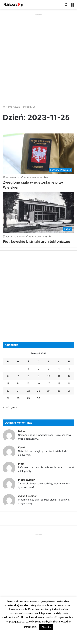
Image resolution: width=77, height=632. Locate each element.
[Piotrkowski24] (13, 5)
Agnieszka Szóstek (15, 236)
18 (59, 383)
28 (18, 398)
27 (8, 398)
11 (59, 376)
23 (38, 390)
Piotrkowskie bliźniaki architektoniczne (36, 241)
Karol (21, 447)
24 (48, 390)
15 (28, 383)
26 (69, 390)
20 (7, 390)
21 (18, 390)
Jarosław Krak (13, 177)
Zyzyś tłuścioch (27, 495)
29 (28, 398)
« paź (6, 407)
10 (48, 376)
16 (38, 383)
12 (69, 376)
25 (58, 390)
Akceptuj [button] (46, 627)
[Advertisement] (38, 55)
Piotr (21, 463)
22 (28, 390)
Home (8, 106)
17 (48, 383)
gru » (14, 407)
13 (8, 383)
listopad (26, 106)
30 (38, 398)
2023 (17, 106)
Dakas (22, 431)
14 (18, 383)
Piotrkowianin (26, 479)
